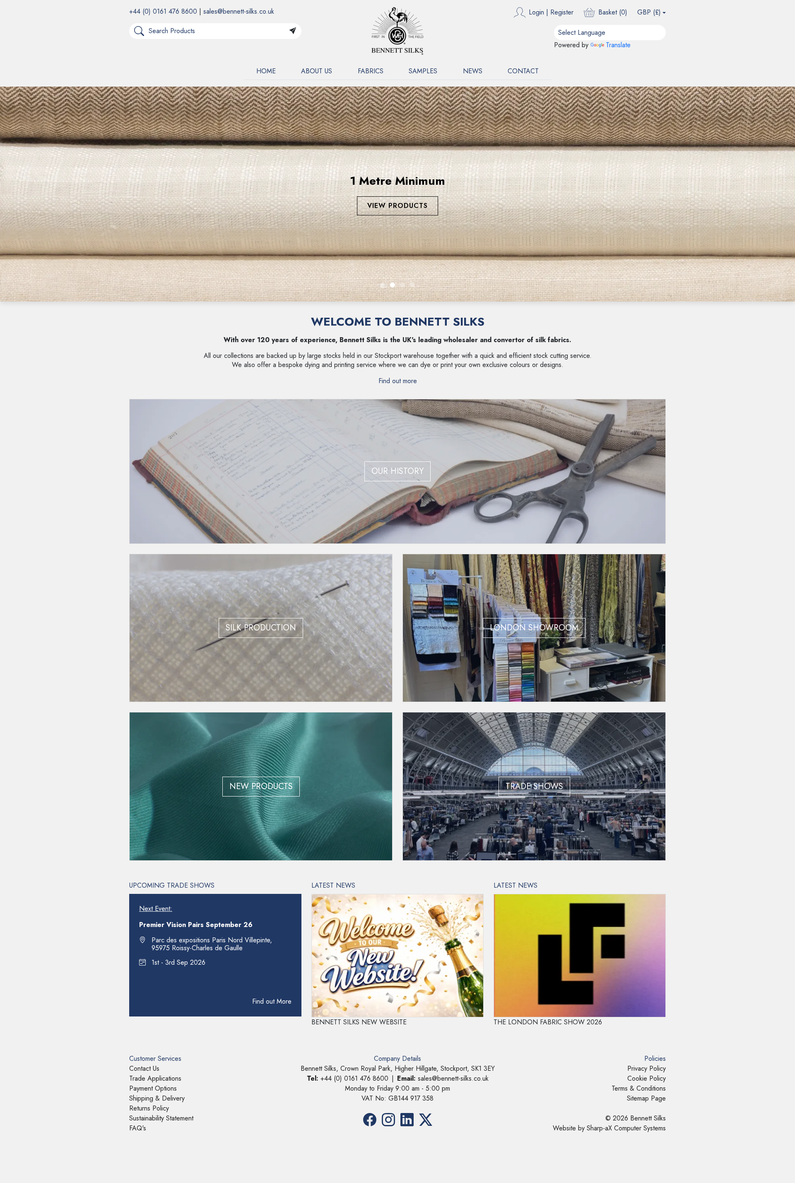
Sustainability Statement (161, 1118)
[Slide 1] (382, 285)
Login (536, 12)
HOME (266, 71)
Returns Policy (149, 1108)
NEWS (472, 71)
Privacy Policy (646, 1068)
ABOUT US (316, 71)
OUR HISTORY (397, 471)
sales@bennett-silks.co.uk (238, 11)
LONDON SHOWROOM (534, 628)
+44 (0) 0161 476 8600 (163, 11)
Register (561, 12)
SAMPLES (423, 71)
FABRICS (370, 71)
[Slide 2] (392, 285)
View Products (393, 205)
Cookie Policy (646, 1078)
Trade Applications (155, 1078)
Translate (618, 45)
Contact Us (144, 1068)
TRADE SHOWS (534, 786)
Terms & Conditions (639, 1088)
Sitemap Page (646, 1098)
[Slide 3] (402, 285)
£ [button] (649, 12)
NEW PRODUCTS (261, 786)
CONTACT (523, 71)
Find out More (272, 1001)
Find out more (397, 381)
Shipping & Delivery (157, 1098)
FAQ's (137, 1128)
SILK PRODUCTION (261, 628)
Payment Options (153, 1088)
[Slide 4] (412, 285)
